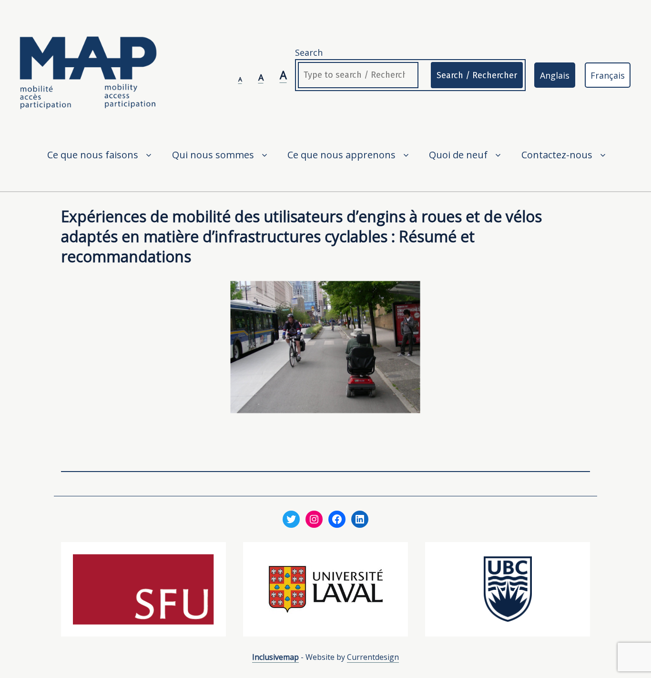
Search (309, 52)
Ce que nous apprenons (341, 154)
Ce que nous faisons (92, 154)
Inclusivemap (275, 657)
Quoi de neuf (458, 154)
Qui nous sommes (213, 154)
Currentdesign (373, 657)
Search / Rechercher (477, 75)
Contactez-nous (556, 154)
